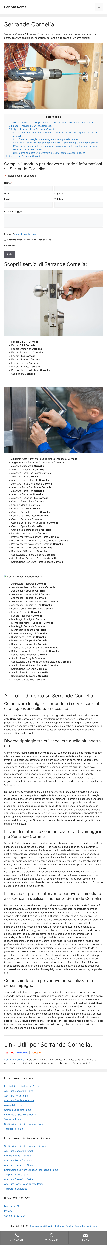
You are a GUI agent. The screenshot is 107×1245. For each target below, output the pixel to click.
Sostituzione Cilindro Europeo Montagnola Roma (31, 1169)
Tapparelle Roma (13, 1128)
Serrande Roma (13, 1119)
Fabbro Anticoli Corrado (17, 1155)
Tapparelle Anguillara (16, 1174)
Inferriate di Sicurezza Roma (20, 1114)
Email (7, 199)
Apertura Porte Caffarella (18, 1160)
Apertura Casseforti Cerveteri (20, 1165)
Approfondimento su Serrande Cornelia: (32, 129)
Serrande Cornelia (14, 1059)
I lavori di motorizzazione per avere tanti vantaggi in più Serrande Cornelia (55, 142)
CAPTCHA (9, 245)
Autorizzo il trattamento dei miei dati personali (29, 239)
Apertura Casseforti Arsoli (18, 1151)
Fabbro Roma (15, 7)
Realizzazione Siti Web (41, 1226)
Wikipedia (22, 1052)
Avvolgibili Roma (13, 1105)
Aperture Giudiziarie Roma (19, 1100)
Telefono (60, 199)
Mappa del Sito (12, 1206)
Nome (7, 193)
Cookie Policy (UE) (14, 1215)
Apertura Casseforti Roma (18, 1091)
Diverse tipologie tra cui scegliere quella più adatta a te (45, 139)
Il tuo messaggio (13, 211)
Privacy (8, 1211)
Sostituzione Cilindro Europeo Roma (24, 1124)
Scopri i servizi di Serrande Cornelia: (30, 125)
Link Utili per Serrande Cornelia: (24, 156)
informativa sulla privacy (25, 234)
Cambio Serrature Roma (17, 1109)
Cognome (59, 193)
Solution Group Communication (81, 1226)
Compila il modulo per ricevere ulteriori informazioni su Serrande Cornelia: (54, 122)
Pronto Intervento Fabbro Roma (21, 1086)
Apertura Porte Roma (16, 1095)
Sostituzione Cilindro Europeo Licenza (25, 1146)
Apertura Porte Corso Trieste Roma (24, 1184)
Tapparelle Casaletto (15, 1188)
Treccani (36, 1052)
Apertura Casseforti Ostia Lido (21, 1179)
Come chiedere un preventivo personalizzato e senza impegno (48, 152)
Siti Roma (59, 1226)
